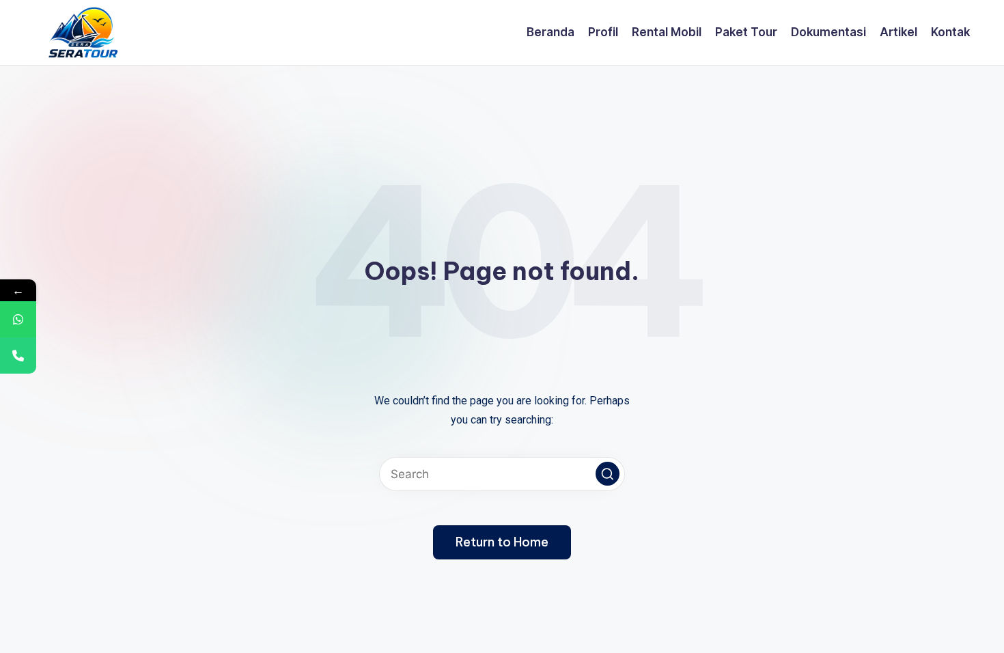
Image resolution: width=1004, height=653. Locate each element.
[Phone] (18, 355)
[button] (607, 474)
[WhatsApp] (18, 319)
